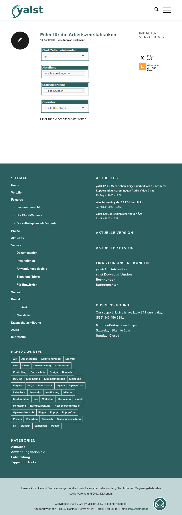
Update (55, 425)
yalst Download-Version (114, 274)
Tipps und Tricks (28, 276)
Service (16, 245)
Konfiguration (21, 399)
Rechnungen (105, 279)
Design (54, 372)
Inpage (61, 385)
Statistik (25, 425)
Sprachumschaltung (69, 419)
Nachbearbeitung (40, 405)
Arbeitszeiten (29, 358)
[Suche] (154, 10)
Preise (15, 231)
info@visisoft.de (138, 509)
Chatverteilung (42, 365)
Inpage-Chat (76, 385)
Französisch (45, 385)
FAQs (31, 385)
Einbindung (33, 378)
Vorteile (16, 192)
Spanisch (47, 419)
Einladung (75, 378)
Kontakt (16, 299)
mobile (79, 399)
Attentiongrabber (51, 358)
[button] (159, 504)
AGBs (15, 329)
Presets (17, 419)
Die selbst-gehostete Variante (36, 223)
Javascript (35, 392)
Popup (54, 412)
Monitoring (19, 405)
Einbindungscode (54, 378)
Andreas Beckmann (73, 40)
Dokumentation (27, 252)
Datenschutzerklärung (26, 322)
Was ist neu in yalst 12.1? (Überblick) (119, 202)
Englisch (18, 385)
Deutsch (67, 372)
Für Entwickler (27, 284)
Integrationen (26, 260)
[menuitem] (154, 10)
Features (17, 199)
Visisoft (16, 292)
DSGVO (17, 378)
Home (15, 185)
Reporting (32, 419)
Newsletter (24, 315)
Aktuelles (17, 238)
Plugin (42, 412)
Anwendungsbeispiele (32, 268)
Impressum (19, 337)
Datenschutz (38, 372)
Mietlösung (64, 399)
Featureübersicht (28, 207)
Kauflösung (52, 392)
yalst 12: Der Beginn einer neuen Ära (119, 214)
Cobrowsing (62, 365)
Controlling (19, 372)
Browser (70, 358)
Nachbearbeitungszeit (67, 405)
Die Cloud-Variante (29, 215)
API (15, 358)
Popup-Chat (69, 412)
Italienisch (19, 392)
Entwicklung (20, 457)
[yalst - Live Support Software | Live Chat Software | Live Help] (33, 10)
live (36, 399)
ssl (14, 425)
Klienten (68, 392)
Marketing (47, 399)
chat (15, 365)
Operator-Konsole (23, 412)
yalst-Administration (111, 269)
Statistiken (40, 425)
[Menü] (165, 10)
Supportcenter (107, 284)
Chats (25, 365)
